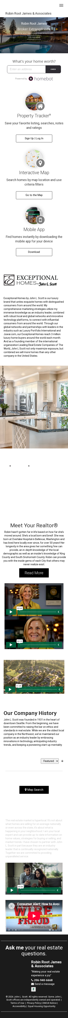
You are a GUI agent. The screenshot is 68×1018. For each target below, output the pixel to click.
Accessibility (19, 1006)
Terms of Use (17, 1003)
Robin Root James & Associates (28, 13)
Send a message (44, 984)
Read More (34, 573)
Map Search (35, 789)
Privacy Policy (34, 1003)
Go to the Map (34, 195)
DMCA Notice (50, 1003)
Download (34, 252)
